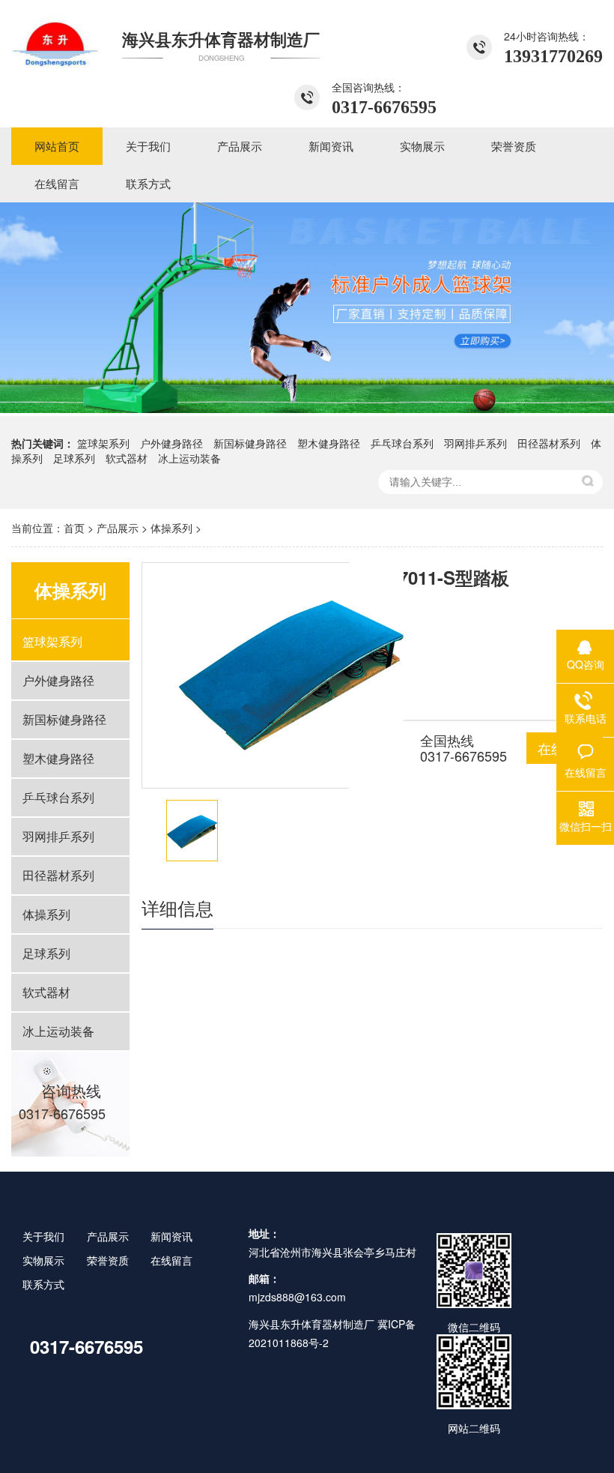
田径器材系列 (548, 443)
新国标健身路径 (250, 443)
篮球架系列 (103, 443)
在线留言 (171, 1260)
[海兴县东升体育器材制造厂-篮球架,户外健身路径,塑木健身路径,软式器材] (55, 41)
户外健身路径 (171, 443)
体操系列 (171, 527)
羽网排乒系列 (475, 443)
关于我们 (43, 1236)
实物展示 (43, 1260)
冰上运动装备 (189, 458)
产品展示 (118, 527)
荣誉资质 (108, 1260)
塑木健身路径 (328, 443)
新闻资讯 (171, 1236)
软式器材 (127, 458)
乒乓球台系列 (402, 443)
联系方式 (43, 1284)
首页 (74, 527)
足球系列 (74, 458)
